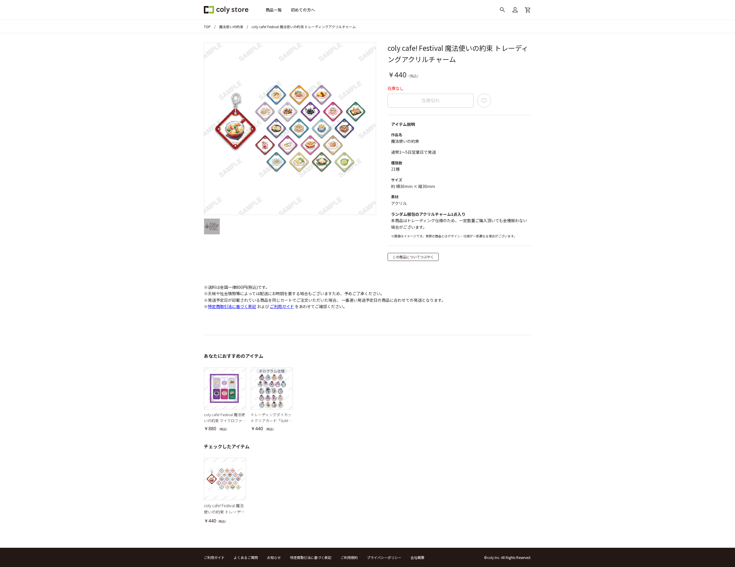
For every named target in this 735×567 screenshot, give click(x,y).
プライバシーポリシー (384, 557)
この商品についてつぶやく (413, 256)
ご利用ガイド (282, 306)
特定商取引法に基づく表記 (232, 306)
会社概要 (417, 557)
